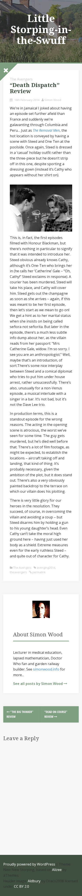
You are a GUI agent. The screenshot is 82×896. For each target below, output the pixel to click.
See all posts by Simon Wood (38, 683)
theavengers (18, 572)
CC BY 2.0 (21, 886)
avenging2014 (46, 568)
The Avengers (21, 79)
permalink (39, 572)
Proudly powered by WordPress (29, 864)
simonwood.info (46, 669)
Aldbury (34, 881)
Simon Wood (52, 100)
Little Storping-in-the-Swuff (41, 29)
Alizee (57, 869)
